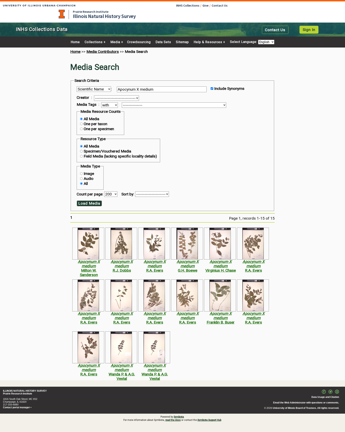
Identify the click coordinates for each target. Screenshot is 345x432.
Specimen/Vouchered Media (107, 151)
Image (89, 173)
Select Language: (244, 42)
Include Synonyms (229, 88)
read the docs (173, 420)
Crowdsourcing (139, 42)
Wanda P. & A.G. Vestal (122, 376)
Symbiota (179, 416)
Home (75, 42)
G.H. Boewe (187, 270)
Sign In (309, 29)
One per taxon (95, 124)
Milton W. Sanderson (89, 272)
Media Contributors (102, 51)
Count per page (89, 194)
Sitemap (182, 42)
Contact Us (219, 5)
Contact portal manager (16, 407)
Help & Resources (208, 42)
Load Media (89, 203)
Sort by (127, 194)
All (86, 183)
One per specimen (99, 129)
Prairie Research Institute (90, 12)
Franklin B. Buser (221, 322)
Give (205, 5)
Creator (83, 97)
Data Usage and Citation (325, 397)
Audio (88, 178)
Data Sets (163, 42)
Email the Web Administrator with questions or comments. (306, 402)
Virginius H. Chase (220, 270)
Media (115, 42)
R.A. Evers (154, 270)
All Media (91, 119)
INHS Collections (187, 5)
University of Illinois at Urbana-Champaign (62, 14)
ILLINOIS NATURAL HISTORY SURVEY (25, 390)
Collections (94, 42)
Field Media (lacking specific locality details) (120, 156)
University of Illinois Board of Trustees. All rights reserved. (306, 408)
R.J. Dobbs (122, 270)
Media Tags (86, 104)
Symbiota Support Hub (209, 420)
